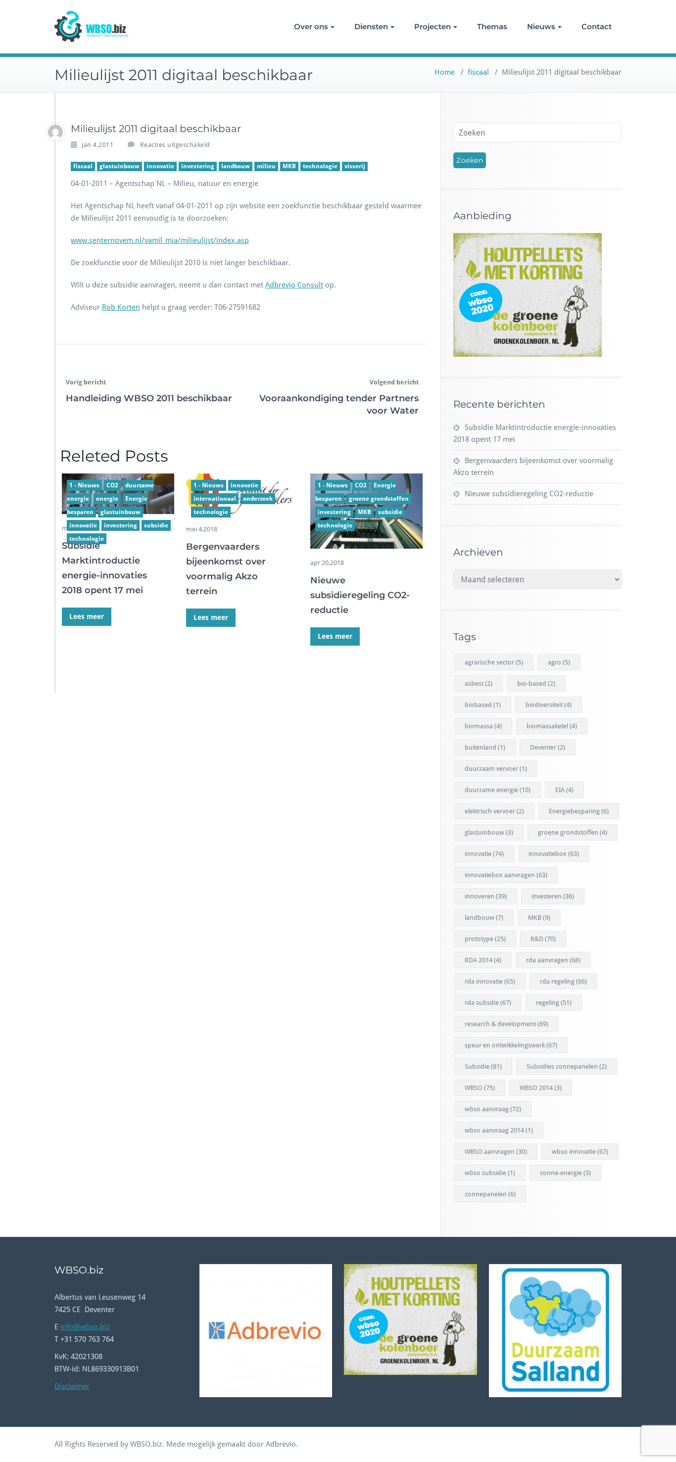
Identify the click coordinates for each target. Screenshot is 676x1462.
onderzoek (258, 498)
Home (445, 72)
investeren (552, 896)
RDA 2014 (483, 960)
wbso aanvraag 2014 (499, 1130)
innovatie (160, 166)
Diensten (371, 26)
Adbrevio (281, 1444)
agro (559, 662)
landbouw (235, 166)
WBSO (480, 1087)
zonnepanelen (490, 1194)
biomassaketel (552, 726)
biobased (483, 704)
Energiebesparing (579, 811)
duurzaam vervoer (496, 768)
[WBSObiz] (55, 132)
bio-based (536, 683)
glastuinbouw (119, 166)
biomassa (483, 726)
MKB (289, 166)
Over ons (311, 26)
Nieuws (541, 26)
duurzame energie (498, 790)
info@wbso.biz (85, 1326)
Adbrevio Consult (294, 285)
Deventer (547, 747)
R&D (543, 939)
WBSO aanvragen (496, 1151)
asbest (478, 683)
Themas (492, 26)
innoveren (486, 896)
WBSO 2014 (541, 1087)
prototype (485, 939)
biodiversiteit (549, 704)
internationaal (214, 498)
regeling (554, 1002)
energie (107, 498)
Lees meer (86, 616)
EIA (564, 790)
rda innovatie (490, 981)
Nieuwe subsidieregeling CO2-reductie (360, 595)
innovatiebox (554, 853)
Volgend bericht (394, 382)
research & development (506, 1024)
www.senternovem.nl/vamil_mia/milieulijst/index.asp (160, 240)
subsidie (156, 525)
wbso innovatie (580, 1151)
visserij (354, 166)
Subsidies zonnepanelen (567, 1066)
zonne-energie (565, 1173)
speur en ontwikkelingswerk (511, 1045)
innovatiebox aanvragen (506, 875)
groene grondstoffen (379, 498)
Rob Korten (121, 307)
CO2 (112, 485)
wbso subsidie (490, 1173)
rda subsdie (488, 1002)
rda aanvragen (553, 960)
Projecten (432, 26)
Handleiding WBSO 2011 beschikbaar (149, 398)
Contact (596, 26)
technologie (320, 166)
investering (197, 166)
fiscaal (478, 72)
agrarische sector (494, 662)
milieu (266, 166)
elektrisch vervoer (494, 811)
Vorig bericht (86, 382)
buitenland (485, 747)
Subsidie (483, 1066)
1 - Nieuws (84, 485)
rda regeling (563, 981)
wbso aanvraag (493, 1109)
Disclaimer (72, 1386)
